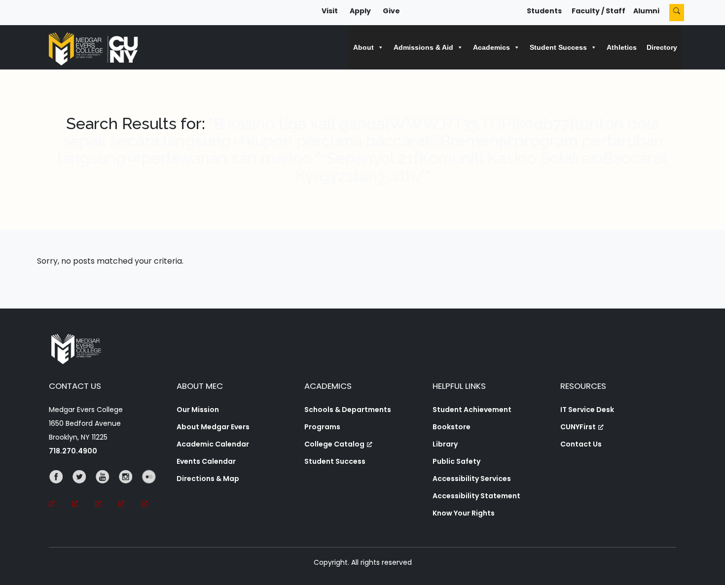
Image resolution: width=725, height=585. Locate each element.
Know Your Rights (464, 513)
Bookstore (452, 427)
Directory (662, 47)
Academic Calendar (213, 444)
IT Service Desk (587, 409)
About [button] (363, 47)
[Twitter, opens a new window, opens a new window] (83, 490)
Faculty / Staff (598, 11)
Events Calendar (206, 461)
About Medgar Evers (213, 427)
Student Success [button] (558, 47)
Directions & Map (208, 478)
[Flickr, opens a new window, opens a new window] (153, 490)
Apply (360, 11)
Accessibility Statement (476, 496)
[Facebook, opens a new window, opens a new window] (60, 490)
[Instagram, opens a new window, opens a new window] (130, 490)
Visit (330, 11)
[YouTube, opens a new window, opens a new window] (106, 490)
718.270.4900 (73, 451)
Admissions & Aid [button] (423, 47)
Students (544, 11)
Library (445, 444)
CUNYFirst (578, 427)
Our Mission (198, 409)
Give (391, 11)
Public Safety (456, 461)
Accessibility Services (472, 478)
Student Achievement (472, 409)
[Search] (676, 12)
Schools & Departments (347, 409)
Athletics (622, 47)
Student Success (334, 461)
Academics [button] (491, 47)
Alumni (646, 11)
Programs (322, 427)
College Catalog (334, 444)
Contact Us (581, 444)
